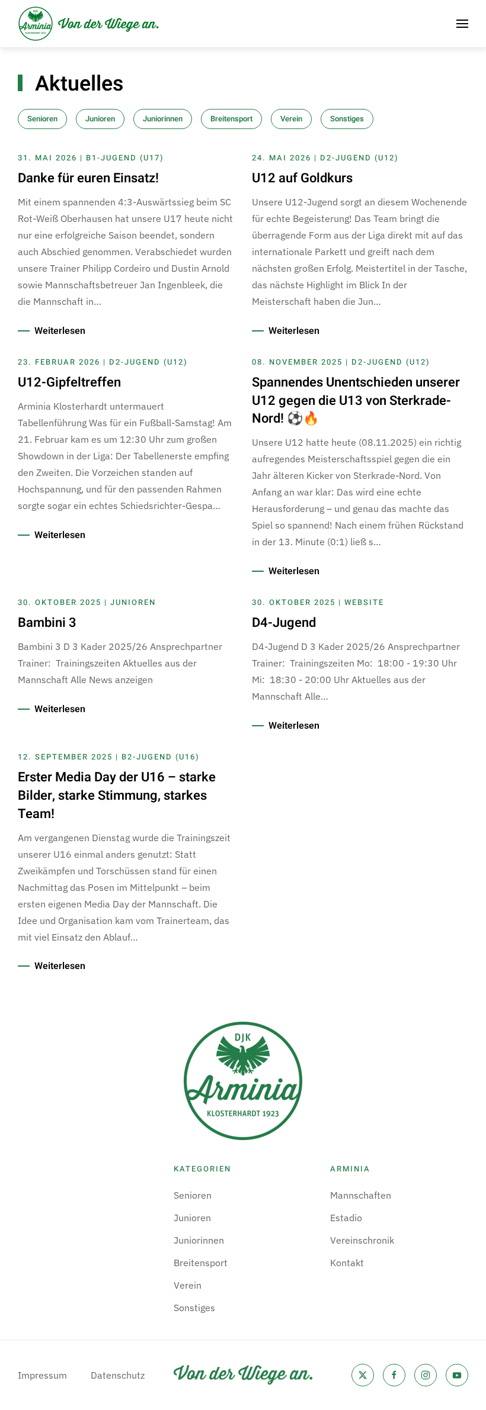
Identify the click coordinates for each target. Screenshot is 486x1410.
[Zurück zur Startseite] (89, 23)
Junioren (100, 118)
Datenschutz (118, 1375)
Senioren (42, 118)
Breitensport (231, 118)
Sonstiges (347, 118)
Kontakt (347, 1263)
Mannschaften (360, 1195)
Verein (291, 118)
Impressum (42, 1375)
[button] (462, 23)
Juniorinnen (163, 118)
